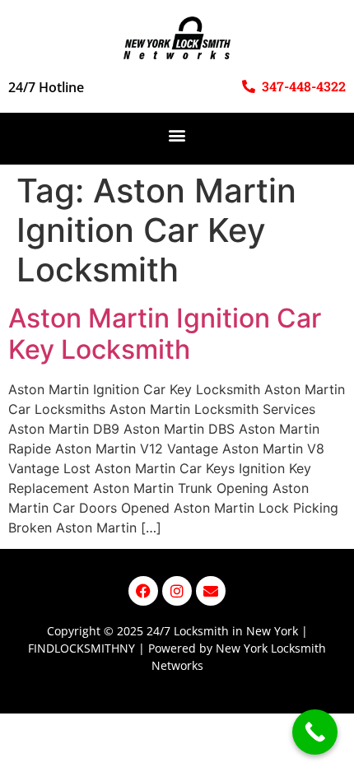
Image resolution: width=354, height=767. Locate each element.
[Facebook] (143, 591)
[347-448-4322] (248, 86)
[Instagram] (177, 591)
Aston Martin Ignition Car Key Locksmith (164, 333)
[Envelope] (211, 591)
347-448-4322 (304, 86)
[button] (177, 134)
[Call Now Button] (315, 732)
